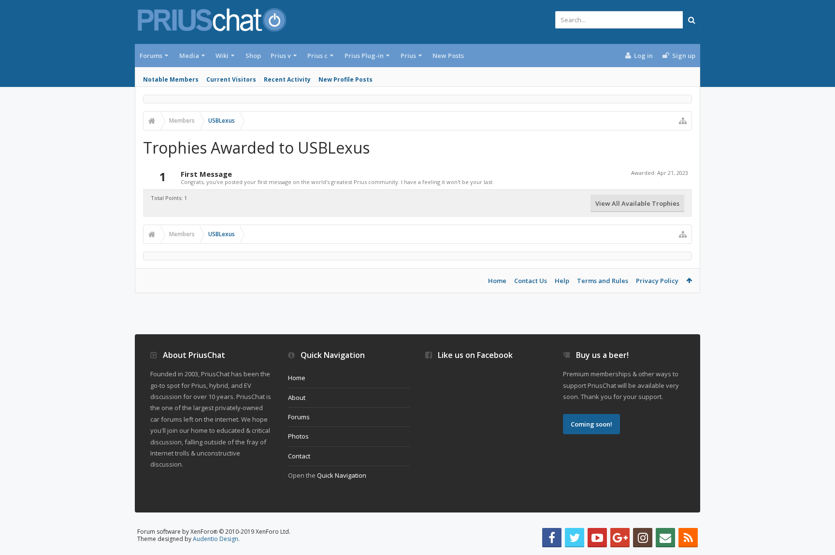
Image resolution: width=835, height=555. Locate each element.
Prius (408, 55)
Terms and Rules (602, 280)
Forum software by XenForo (213, 531)
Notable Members (171, 79)
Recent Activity (287, 79)
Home (497, 280)
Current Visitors (231, 79)
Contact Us (530, 280)
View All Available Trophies (637, 203)
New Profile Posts (345, 79)
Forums (151, 55)
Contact (299, 456)
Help (562, 280)
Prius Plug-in (364, 55)
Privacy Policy (657, 280)
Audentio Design (215, 539)
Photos (298, 436)
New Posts (448, 55)
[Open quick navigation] (682, 121)
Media (189, 55)
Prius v (281, 55)
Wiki (222, 55)
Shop (253, 55)
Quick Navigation (341, 475)
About (296, 397)
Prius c (317, 55)
